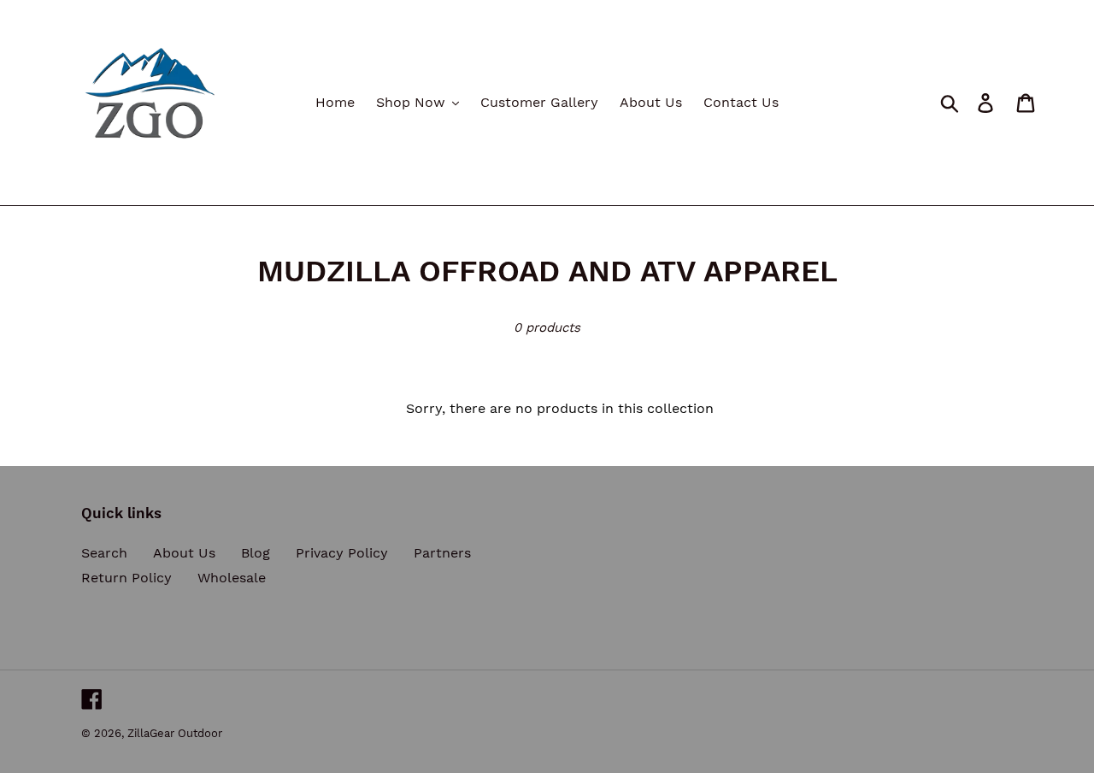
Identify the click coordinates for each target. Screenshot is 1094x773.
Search (104, 553)
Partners (442, 553)
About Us (184, 553)
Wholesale (231, 577)
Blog (255, 553)
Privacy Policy (342, 553)
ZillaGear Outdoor (174, 733)
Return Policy (126, 577)
